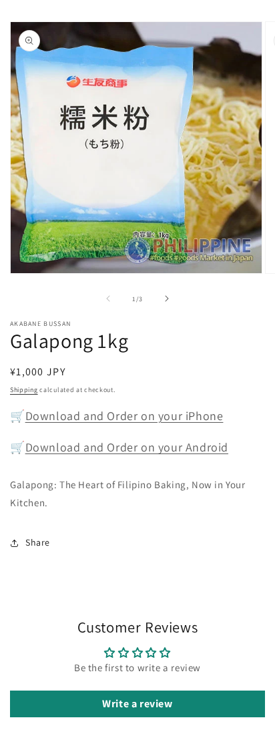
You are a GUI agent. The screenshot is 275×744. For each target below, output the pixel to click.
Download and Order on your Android (126, 447)
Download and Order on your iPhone (124, 415)
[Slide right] (167, 298)
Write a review (137, 704)
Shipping (24, 389)
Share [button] (37, 542)
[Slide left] (108, 298)
